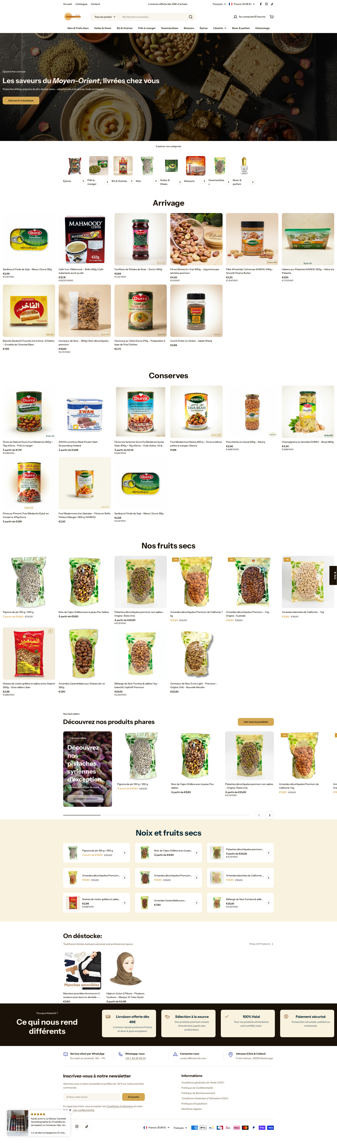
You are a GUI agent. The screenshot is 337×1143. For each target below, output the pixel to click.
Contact (95, 4)
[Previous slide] (259, 815)
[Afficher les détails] (124, 852)
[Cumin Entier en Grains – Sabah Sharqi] (196, 311)
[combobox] (143, 17)
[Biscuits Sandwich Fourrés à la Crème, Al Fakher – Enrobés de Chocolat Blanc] (29, 311)
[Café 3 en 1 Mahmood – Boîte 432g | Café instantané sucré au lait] (85, 239)
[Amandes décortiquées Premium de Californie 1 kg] (196, 582)
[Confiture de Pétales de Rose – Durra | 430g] (140, 239)
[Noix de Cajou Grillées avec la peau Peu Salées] (85, 582)
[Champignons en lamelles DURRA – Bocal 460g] (308, 412)
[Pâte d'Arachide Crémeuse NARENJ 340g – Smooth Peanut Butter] (252, 239)
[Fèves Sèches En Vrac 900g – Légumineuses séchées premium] (196, 239)
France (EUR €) (242, 4)
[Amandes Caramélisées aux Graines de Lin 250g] (85, 653)
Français (218, 4)
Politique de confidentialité (78, 1110)
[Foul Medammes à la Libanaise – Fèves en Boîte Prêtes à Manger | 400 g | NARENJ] (85, 483)
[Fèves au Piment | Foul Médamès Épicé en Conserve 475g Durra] (29, 483)
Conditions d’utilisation (120, 1106)
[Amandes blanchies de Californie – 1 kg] (308, 582)
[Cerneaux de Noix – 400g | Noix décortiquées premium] (85, 311)
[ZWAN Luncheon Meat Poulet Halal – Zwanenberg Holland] (85, 412)
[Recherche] (191, 17)
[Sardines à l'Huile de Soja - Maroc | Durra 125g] (29, 239)
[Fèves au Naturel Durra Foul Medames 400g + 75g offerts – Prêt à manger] (29, 412)
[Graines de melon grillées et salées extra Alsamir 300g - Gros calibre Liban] (29, 653)
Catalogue (81, 4)
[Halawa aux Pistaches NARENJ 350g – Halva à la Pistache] (308, 239)
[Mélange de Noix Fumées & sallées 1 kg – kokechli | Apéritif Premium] (140, 653)
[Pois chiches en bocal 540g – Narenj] (252, 412)
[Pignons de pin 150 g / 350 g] (29, 582)
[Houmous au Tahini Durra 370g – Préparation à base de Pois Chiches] (140, 311)
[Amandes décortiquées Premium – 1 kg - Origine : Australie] (252, 582)
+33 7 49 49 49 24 (135, 1058)
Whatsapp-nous (135, 1053)
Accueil (67, 4)
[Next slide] (269, 815)
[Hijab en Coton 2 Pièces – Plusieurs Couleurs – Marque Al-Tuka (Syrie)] (125, 971)
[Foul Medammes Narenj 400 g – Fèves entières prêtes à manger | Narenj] (196, 412)
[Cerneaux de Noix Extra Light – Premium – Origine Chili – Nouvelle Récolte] (196, 653)
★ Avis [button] (335, 575)
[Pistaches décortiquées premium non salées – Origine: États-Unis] (140, 582)
